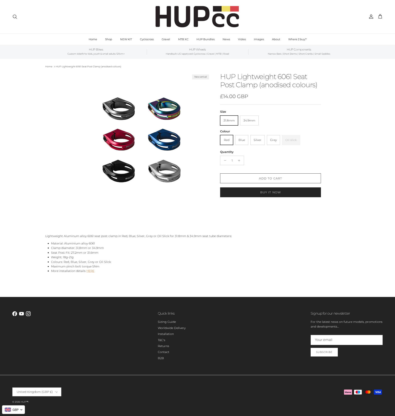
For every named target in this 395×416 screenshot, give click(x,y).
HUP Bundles (205, 39)
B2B (161, 358)
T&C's (161, 340)
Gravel (166, 39)
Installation (166, 334)
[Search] (14, 16)
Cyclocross (147, 39)
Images (259, 39)
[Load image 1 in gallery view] (142, 140)
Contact (163, 352)
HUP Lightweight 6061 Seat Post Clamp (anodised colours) (88, 66)
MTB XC (183, 39)
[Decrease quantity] (224, 160)
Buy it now (270, 192)
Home (93, 39)
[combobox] (13, 409)
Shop (108, 39)
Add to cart (270, 178)
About (276, 39)
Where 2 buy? (297, 39)
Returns (163, 346)
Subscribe (324, 352)
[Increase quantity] (240, 160)
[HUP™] (197, 16)
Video (242, 39)
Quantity (227, 152)
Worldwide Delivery (172, 328)
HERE (90, 271)
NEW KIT (126, 39)
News (226, 39)
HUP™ (24, 401)
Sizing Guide (167, 322)
